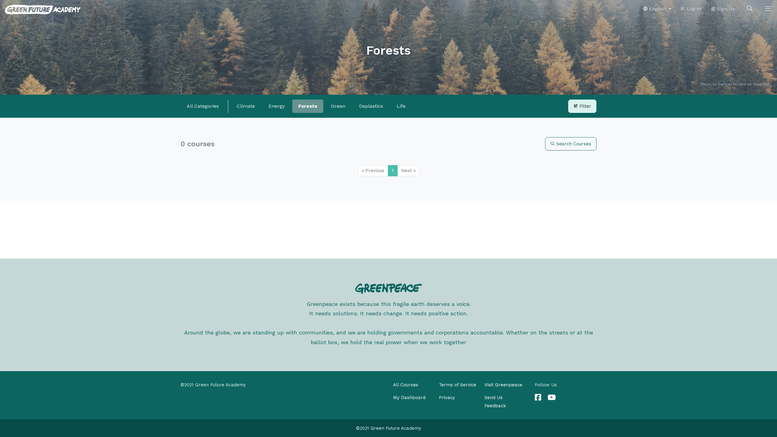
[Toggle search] (750, 9)
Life (401, 106)
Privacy (447, 397)
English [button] (658, 9)
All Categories (203, 106)
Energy (277, 106)
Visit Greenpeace (503, 385)
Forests (307, 106)
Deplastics (371, 106)
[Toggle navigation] (768, 9)
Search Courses (573, 144)
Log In (693, 9)
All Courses (405, 385)
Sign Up (725, 9)
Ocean (338, 106)
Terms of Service (457, 385)
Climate (246, 106)
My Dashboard (409, 397)
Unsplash (761, 84)
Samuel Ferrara (732, 84)
